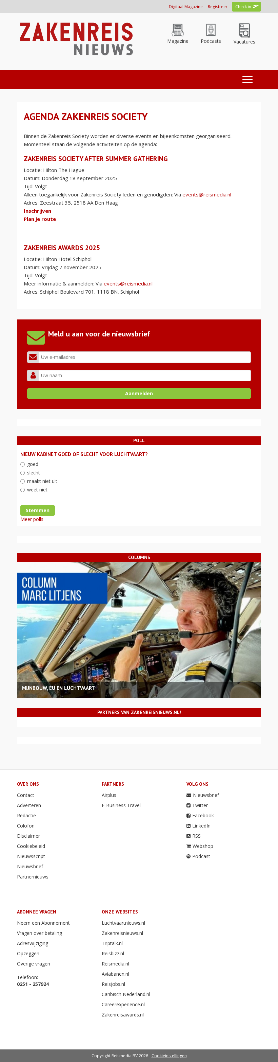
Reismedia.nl (115, 963)
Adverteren (29, 805)
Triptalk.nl (112, 943)
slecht (33, 472)
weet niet (37, 489)
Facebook (203, 815)
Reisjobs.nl (113, 984)
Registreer (217, 7)
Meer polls (31, 519)
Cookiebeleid (31, 846)
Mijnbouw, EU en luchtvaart (58, 688)
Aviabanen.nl (115, 974)
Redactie (26, 815)
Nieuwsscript (31, 856)
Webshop (203, 846)
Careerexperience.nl (123, 1004)
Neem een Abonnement (43, 923)
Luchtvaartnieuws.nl (123, 923)
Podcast (201, 856)
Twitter (200, 805)
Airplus (109, 795)
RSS (196, 836)
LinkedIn (201, 825)
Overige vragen (33, 963)
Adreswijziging (32, 943)
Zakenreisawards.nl (123, 1014)
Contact (25, 795)
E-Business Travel (121, 805)
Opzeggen (28, 953)
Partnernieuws (32, 876)
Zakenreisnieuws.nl (122, 933)
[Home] (75, 38)
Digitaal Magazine (186, 7)
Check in (243, 7)
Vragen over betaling (39, 933)
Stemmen (37, 510)
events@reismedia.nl (206, 194)
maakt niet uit (42, 481)
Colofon (26, 825)
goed (32, 464)
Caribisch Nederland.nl (126, 994)
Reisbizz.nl (113, 953)
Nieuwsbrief (30, 866)
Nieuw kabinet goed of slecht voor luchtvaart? (84, 454)
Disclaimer (28, 836)
